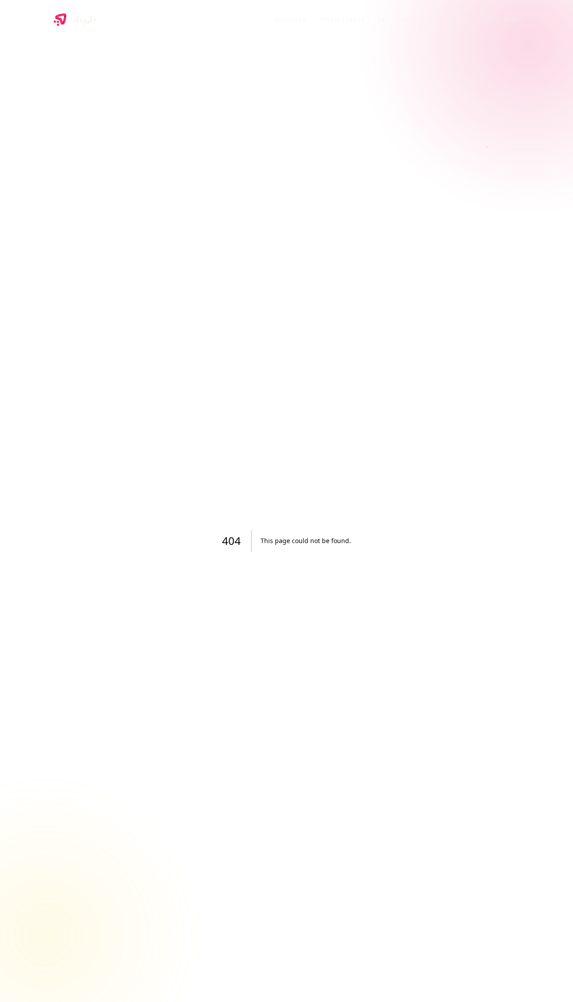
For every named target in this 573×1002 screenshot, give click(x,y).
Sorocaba (291, 20)
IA (381, 20)
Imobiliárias (341, 20)
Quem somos (503, 20)
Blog (463, 20)
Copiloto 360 (420, 20)
